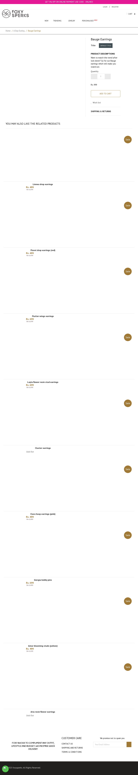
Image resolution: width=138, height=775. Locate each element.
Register (115, 7)
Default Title (105, 46)
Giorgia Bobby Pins (43, 580)
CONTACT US (67, 743)
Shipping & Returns (101, 111)
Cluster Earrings (43, 448)
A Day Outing (19, 30)
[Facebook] (67, 768)
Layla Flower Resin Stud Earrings (42, 382)
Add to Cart (106, 93)
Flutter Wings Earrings (43, 316)
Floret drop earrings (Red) (43, 250)
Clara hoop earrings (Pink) (42, 514)
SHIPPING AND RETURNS (72, 747)
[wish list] (72, 195)
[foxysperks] (15, 13)
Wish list (96, 102)
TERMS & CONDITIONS (72, 752)
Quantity (94, 71)
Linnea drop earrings (43, 184)
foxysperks (17, 767)
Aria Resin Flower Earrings (43, 711)
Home (8, 30)
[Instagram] (72, 768)
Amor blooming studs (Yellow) (43, 645)
